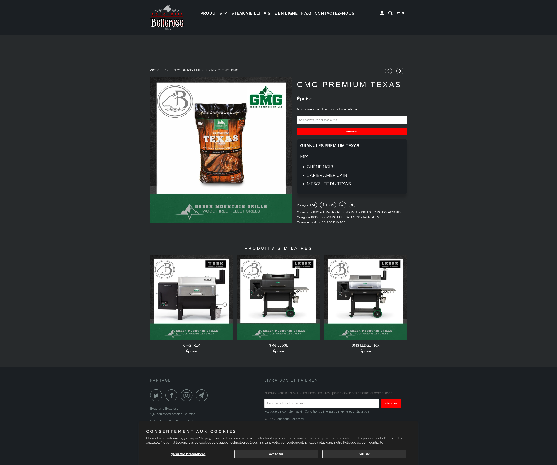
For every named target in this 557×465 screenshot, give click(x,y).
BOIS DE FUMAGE (333, 222)
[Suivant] (400, 71)
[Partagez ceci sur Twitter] (313, 205)
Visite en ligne (281, 13)
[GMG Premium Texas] (221, 150)
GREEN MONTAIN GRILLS (362, 217)
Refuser (364, 454)
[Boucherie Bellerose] (172, 17)
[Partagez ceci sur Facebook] (323, 205)
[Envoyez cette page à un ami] (351, 205)
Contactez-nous (334, 13)
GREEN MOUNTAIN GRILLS (353, 212)
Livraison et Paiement (292, 380)
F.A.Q (306, 13)
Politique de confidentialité (363, 443)
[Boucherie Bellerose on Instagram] (188, 395)
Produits (212, 13)
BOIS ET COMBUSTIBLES (327, 217)
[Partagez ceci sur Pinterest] (332, 205)
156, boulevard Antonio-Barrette (172, 414)
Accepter (276, 454)
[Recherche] (391, 13)
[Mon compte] (382, 13)
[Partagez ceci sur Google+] (342, 205)
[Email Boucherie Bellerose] (203, 395)
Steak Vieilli (246, 13)
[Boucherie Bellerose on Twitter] (157, 395)
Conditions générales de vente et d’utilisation (336, 411)
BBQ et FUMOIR (323, 212)
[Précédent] (389, 71)
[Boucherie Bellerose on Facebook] (172, 395)
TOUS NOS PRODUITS (386, 212)
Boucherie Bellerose (164, 408)
